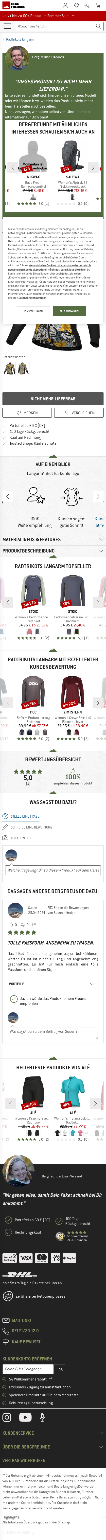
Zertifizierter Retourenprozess (41, 1296)
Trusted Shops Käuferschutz (33, 443)
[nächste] (93, 167)
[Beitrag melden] (34, 925)
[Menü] (7, 26)
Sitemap (64, 1522)
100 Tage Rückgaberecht (30, 431)
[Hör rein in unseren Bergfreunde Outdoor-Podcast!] (46, 1419)
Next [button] (98, 496)
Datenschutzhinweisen (32, 297)
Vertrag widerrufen (24, 1460)
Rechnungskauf (28, 1232)
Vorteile (16, 984)
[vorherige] (12, 167)
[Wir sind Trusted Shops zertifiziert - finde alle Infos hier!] (60, 1236)
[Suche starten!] (99, 26)
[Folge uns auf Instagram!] (10, 1419)
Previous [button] (7, 496)
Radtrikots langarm (20, 39)
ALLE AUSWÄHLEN (70, 311)
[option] (34, 504)
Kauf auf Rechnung (25, 437)
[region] (53, 270)
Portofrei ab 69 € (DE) (27, 425)
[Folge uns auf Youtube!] (29, 1419)
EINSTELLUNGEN (33, 311)
